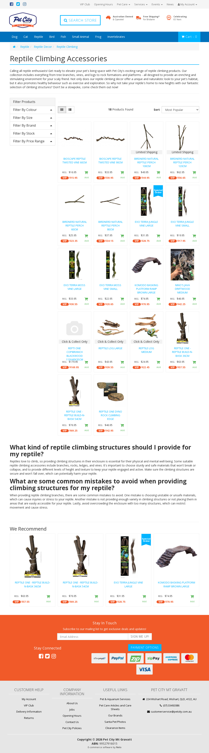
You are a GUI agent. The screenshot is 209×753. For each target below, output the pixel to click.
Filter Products (24, 102)
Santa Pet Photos (115, 722)
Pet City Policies (72, 728)
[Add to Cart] (85, 175)
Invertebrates (116, 37)
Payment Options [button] (145, 647)
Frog (98, 37)
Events (156, 4)
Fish (63, 37)
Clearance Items (115, 728)
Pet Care (122, 4)
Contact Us (72, 722)
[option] (33, 571)
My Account (29, 699)
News (170, 4)
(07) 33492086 (170, 705)
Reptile (38, 37)
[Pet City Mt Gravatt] (29, 20)
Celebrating (180, 18)
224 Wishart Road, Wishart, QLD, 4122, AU (171, 699)
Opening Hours (103, 4)
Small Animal (80, 37)
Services (140, 4)
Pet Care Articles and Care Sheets (115, 707)
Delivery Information (29, 711)
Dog (14, 37)
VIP (65, 178)
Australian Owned (123, 18)
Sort (157, 110)
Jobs (72, 709)
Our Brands (115, 715)
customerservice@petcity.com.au (171, 711)
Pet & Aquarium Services (115, 699)
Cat (25, 37)
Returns (29, 718)
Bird (51, 37)
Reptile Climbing (67, 47)
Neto (118, 747)
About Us (72, 703)
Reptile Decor (43, 47)
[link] (41, 656)
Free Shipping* (151, 18)
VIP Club (85, 4)
